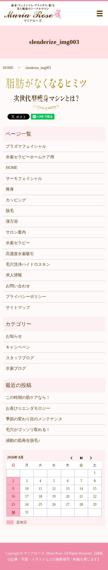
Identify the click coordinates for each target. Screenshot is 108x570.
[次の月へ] (94, 457)
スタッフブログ (20, 358)
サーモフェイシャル (24, 178)
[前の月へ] (67, 457)
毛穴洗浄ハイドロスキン (28, 264)
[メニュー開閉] (100, 13)
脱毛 (10, 211)
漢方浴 (12, 221)
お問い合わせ (18, 286)
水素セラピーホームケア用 (30, 157)
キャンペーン (18, 347)
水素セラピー (18, 243)
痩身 (10, 189)
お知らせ (14, 336)
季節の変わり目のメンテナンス (34, 419)
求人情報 (14, 275)
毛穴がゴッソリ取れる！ (28, 430)
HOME (8, 68)
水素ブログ (16, 368)
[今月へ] (81, 457)
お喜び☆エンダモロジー (28, 408)
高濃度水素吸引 (20, 254)
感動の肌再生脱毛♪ (23, 440)
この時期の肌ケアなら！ (28, 397)
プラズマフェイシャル (26, 146)
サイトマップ (18, 307)
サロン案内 (16, 232)
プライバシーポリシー (26, 296)
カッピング (16, 200)
